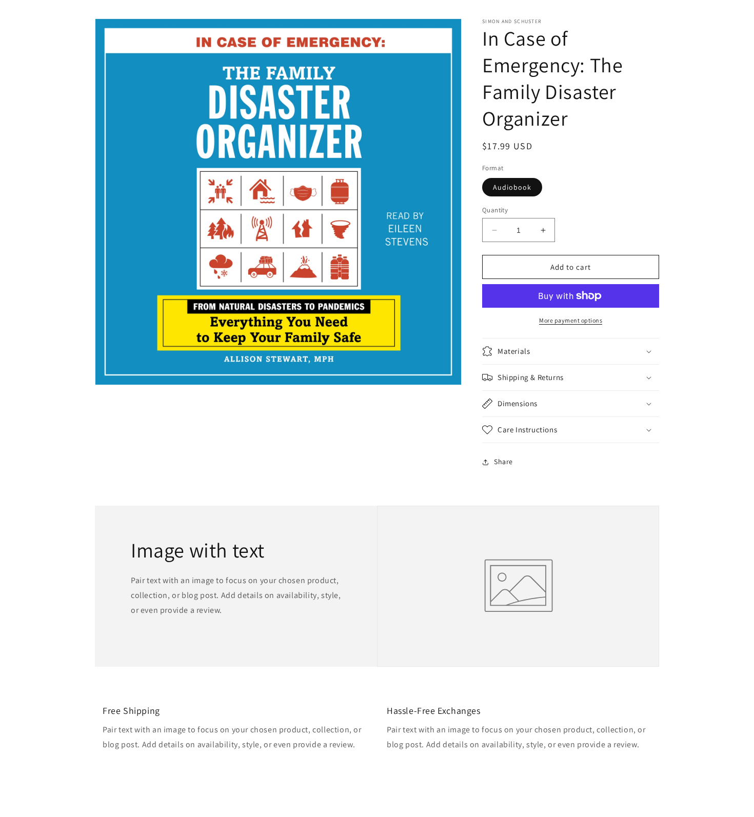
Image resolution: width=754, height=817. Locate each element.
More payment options (570, 320)
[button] (570, 351)
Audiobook (512, 187)
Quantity (495, 210)
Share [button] (503, 461)
